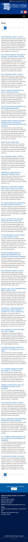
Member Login (15, 1)
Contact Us (24, 1)
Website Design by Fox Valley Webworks (10, 537)
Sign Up (14, 488)
